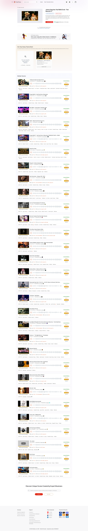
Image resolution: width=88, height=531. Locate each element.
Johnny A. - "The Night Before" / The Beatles (39, 335)
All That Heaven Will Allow (35, 427)
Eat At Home (32, 454)
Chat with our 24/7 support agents (44, 28)
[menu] (12, 2)
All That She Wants (33, 467)
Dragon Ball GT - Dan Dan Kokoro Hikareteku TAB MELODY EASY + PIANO (45, 135)
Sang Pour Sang (33, 148)
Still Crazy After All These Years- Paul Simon (39, 361)
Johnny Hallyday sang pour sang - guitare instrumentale (41, 242)
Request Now (44, 66)
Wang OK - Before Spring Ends (36, 163)
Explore (48, 494)
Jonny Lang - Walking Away (35, 414)
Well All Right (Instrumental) (35, 401)
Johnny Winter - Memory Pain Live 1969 (38, 269)
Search (38, 494)
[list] (73, 2)
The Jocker (32, 441)
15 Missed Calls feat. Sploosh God (37, 79)
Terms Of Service (32, 519)
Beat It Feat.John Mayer (34, 255)
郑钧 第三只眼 (33, 388)
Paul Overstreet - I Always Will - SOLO (37, 176)
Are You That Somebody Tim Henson (37, 202)
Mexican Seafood (33, 348)
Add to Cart (66, 84)
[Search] (37, 2)
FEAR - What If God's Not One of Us (37, 120)
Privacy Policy (31, 517)
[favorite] (66, 2)
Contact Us (31, 512)
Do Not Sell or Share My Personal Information (35, 523)
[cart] (69, 2)
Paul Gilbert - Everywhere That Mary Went (38, 107)
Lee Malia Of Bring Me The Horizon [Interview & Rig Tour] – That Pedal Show (45, 322)
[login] (75, 2)
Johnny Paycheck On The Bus (36, 189)
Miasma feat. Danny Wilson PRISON (37, 375)
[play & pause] (31, 83)
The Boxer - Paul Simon (34, 295)
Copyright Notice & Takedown (34, 513)
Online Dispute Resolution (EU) (34, 520)
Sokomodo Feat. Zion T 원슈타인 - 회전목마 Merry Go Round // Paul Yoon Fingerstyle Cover (45, 282)
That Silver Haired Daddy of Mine (36, 229)
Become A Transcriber (21, 515)
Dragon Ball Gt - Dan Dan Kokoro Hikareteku (39, 94)
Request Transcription (21, 513)
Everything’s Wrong (34, 308)
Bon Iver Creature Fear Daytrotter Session (38, 216)
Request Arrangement (21, 512)
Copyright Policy (32, 515)
